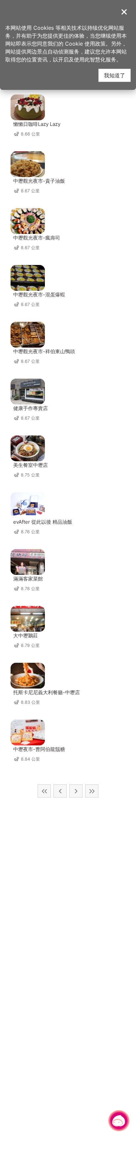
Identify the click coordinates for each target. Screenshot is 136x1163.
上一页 (60, 791)
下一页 (76, 791)
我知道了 (114, 75)
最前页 (44, 791)
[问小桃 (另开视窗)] (118, 1120)
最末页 (91, 791)
